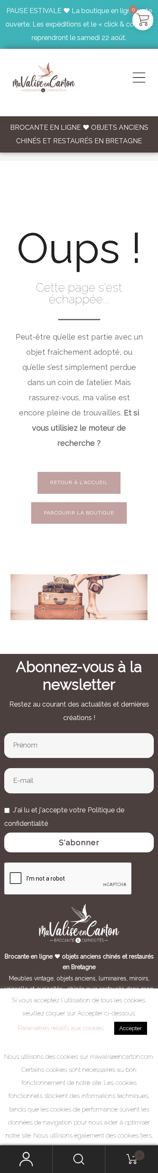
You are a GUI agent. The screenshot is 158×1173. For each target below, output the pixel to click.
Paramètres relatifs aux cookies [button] (61, 1028)
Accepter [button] (130, 1028)
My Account (26, 1159)
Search (79, 1159)
